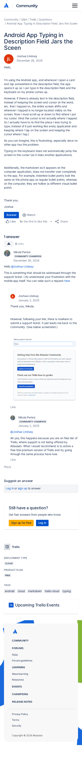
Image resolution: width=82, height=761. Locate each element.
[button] (44, 370)
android (10, 591)
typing (66, 591)
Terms (15, 719)
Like (13, 407)
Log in (10, 488)
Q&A (24, 19)
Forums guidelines (22, 660)
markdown (35, 591)
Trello (32, 19)
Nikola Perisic (22, 252)
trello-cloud (52, 591)
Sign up (22, 488)
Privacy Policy (20, 714)
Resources (18, 679)
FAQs (15, 654)
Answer (11, 214)
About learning (20, 673)
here (67, 280)
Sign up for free (21, 522)
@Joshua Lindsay (22, 266)
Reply (7, 466)
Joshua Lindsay (27, 56)
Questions (45, 19)
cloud (21, 591)
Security (16, 725)
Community (27, 5)
